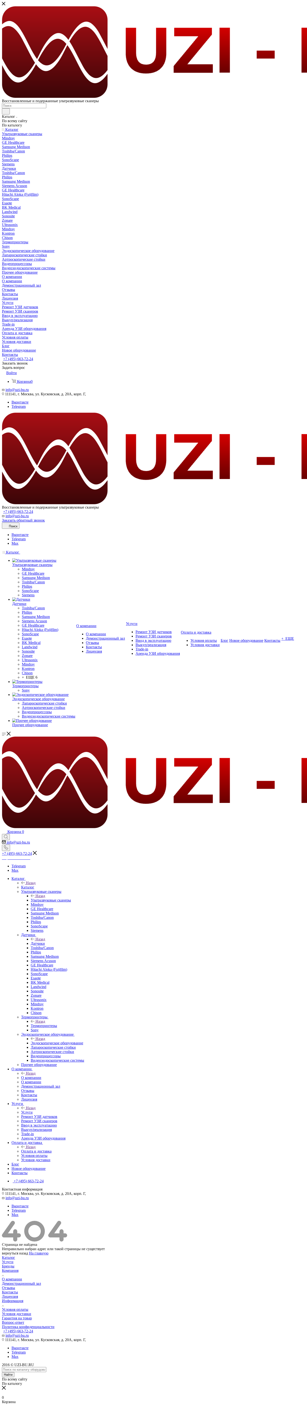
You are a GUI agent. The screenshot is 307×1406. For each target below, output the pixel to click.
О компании (31, 1078)
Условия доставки (16, 1314)
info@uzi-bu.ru (17, 390)
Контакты (10, 1292)
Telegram (19, 406)
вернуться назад (15, 1253)
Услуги (27, 1112)
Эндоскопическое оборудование (57, 1043)
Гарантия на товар (17, 1318)
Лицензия (10, 1296)
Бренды (8, 1266)
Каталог (27, 887)
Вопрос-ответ (13, 1322)
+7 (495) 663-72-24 (18, 359)
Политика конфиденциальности (28, 1327)
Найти (8, 1374)
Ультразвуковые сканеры (51, 900)
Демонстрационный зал (21, 1283)
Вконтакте (20, 402)
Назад (30, 883)
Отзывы (8, 1288)
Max (15, 543)
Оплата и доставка (36, 1151)
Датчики (38, 943)
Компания (10, 1270)
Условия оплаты (15, 1309)
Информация (12, 1301)
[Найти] (6, 111)
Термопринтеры (44, 1026)
